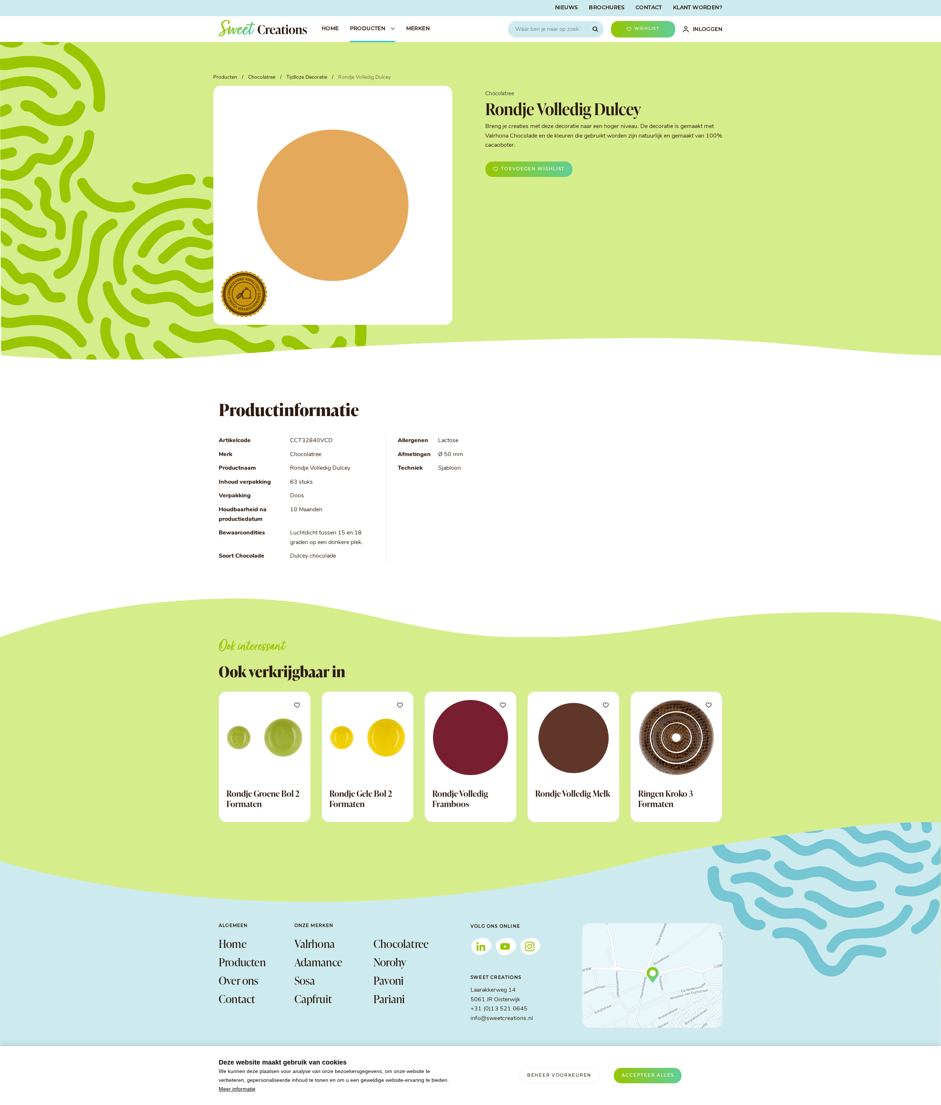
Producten (242, 962)
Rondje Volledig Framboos (460, 799)
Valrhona (314, 943)
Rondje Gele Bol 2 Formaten (360, 799)
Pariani (389, 998)
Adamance (318, 962)
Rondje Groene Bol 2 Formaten (263, 799)
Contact (237, 998)
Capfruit (313, 998)
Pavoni (388, 980)
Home (233, 943)
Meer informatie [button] (237, 1089)
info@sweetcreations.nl (501, 1018)
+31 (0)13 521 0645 (498, 1009)
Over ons (239, 980)
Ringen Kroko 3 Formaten (665, 799)
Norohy (389, 962)
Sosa (304, 980)
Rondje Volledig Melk (572, 793)
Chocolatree (401, 943)
